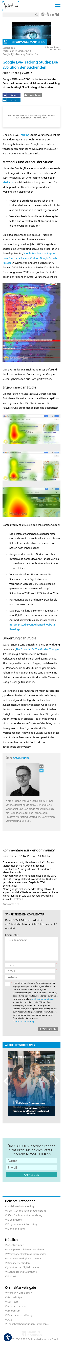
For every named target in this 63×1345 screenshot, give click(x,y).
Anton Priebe (21, 758)
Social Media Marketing (20, 1206)
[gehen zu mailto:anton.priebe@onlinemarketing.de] (41, 766)
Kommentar (11, 935)
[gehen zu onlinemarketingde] (42, 14)
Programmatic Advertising (22, 1224)
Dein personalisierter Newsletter (25, 1249)
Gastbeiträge (14, 1297)
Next (55, 1081)
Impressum (13, 1310)
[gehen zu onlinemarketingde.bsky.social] (57, 15)
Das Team (12, 1301)
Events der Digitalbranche (22, 1272)
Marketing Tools (16, 1228)
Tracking (24, 134)
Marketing (8, 182)
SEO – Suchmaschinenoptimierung (27, 1210)
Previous (7, 1081)
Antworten (9, 904)
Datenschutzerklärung (23, 1021)
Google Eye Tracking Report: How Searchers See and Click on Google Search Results (30, 258)
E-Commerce (14, 1219)
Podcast (11, 1276)
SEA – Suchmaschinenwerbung (24, 1215)
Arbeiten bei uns (16, 1306)
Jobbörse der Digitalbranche (23, 1267)
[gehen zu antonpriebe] (41, 770)
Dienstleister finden (18, 1263)
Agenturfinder (15, 1245)
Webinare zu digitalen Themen (24, 1258)
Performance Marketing (16, 50)
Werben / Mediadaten (19, 1293)
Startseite (8, 47)
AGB (9, 1319)
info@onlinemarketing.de (43, 999)
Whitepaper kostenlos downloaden (27, 1254)
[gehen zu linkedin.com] (52, 15)
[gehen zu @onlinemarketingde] (47, 15)
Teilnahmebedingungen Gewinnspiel (28, 1324)
